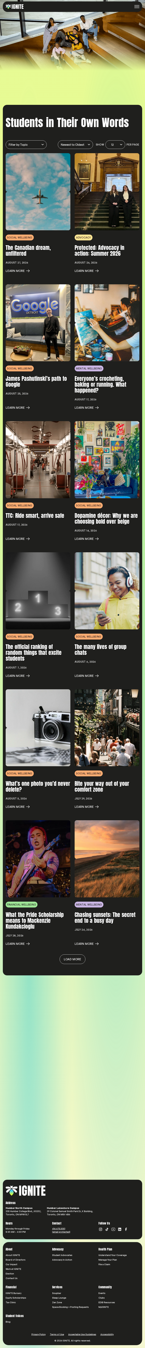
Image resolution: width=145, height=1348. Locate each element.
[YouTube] (113, 1229)
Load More (72, 959)
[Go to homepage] (25, 1190)
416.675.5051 (58, 1228)
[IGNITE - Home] (15, 6)
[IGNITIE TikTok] (107, 1229)
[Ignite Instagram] (100, 1229)
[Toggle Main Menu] (136, 6)
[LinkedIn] (120, 1229)
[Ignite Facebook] (126, 1229)
